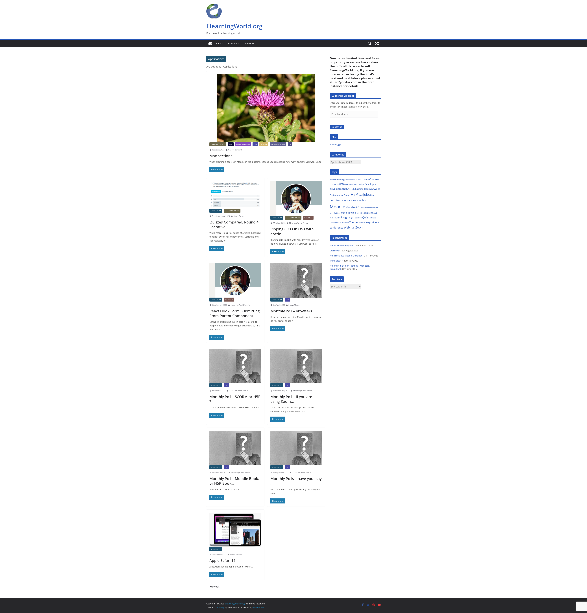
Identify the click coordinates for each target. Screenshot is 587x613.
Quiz (365, 217)
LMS (255, 144)
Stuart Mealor (294, 305)
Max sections (220, 155)
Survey (345, 222)
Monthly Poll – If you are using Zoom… (291, 399)
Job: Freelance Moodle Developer (346, 255)
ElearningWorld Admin (298, 223)
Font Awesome (336, 195)
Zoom (359, 227)
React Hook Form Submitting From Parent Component (234, 313)
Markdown (352, 200)
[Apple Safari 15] (235, 530)
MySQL (374, 213)
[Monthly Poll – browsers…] (296, 280)
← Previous (213, 586)
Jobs (366, 194)
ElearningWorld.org (234, 26)
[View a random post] (377, 43)
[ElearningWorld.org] (210, 43)
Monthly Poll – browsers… (292, 310)
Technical (308, 218)
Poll (360, 217)
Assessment (350, 179)
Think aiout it (336, 260)
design (361, 184)
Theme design (364, 222)
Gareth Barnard (235, 149)
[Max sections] (265, 108)
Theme (353, 222)
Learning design (243, 144)
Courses (374, 179)
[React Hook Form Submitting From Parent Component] (235, 280)
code (366, 179)
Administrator (335, 179)
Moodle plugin (348, 212)
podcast (354, 218)
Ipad (360, 195)
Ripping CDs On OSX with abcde (292, 231)
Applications (216, 211)
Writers (249, 43)
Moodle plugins (363, 212)
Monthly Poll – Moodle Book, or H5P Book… (234, 481)
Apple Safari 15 (222, 560)
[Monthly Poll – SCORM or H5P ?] (235, 366)
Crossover (335, 250)
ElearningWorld (372, 188)
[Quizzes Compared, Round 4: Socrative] (235, 195)
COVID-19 (334, 184)
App (343, 179)
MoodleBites (335, 213)
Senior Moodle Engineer (342, 245)
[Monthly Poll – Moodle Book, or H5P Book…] (235, 448)
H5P (354, 194)
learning (335, 200)
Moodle (264, 144)
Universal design (278, 144)
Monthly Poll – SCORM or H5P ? (234, 399)
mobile (362, 200)
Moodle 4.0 (352, 207)
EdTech (349, 189)
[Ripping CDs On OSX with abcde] (296, 198)
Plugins (346, 217)
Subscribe (337, 126)
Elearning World (218, 144)
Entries (335, 144)
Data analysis (351, 184)
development (338, 188)
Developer (370, 184)
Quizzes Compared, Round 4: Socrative (234, 224)
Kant (372, 195)
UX (290, 144)
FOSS (230, 144)
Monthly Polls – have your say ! (296, 481)
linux (343, 200)
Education (358, 188)
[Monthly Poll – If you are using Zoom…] (296, 366)
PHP (331, 217)
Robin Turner (238, 216)
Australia (360, 179)
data (342, 184)
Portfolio (234, 43)
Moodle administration (369, 208)
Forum (347, 195)
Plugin (337, 217)
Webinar (349, 227)
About (219, 43)
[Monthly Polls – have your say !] (296, 448)
